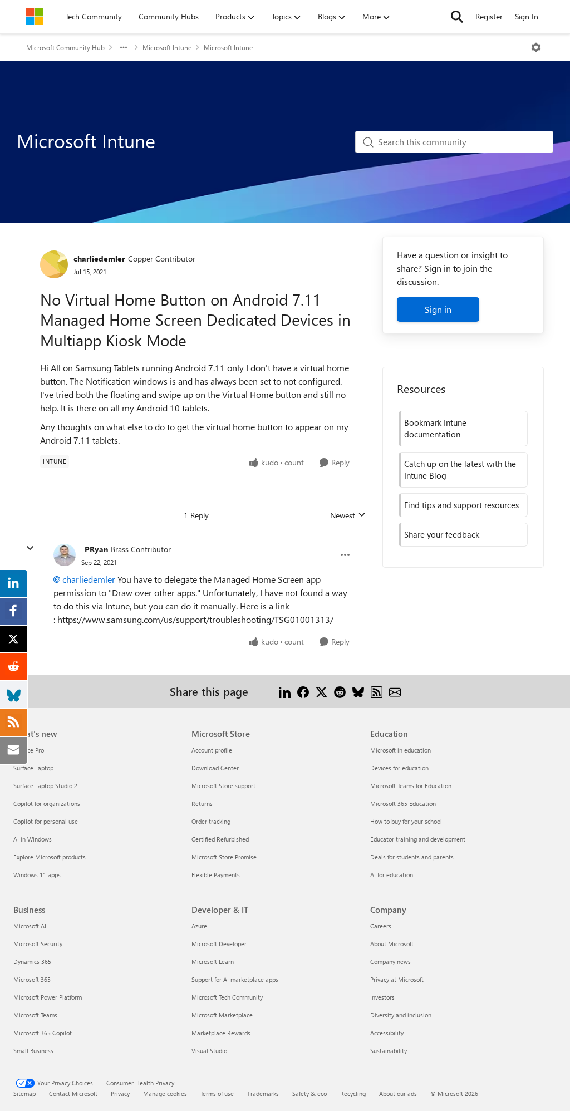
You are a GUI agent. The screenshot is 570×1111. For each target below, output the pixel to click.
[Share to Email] (395, 691)
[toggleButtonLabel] (536, 47)
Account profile (211, 750)
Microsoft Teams (35, 1015)
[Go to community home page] (34, 16)
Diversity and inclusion (400, 1015)
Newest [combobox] (348, 515)
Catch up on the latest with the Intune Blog (460, 469)
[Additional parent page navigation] (123, 47)
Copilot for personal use (45, 821)
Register (489, 16)
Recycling (353, 1093)
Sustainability (388, 1050)
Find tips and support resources (461, 504)
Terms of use (217, 1093)
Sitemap (24, 1093)
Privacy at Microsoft (397, 979)
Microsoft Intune (166, 47)
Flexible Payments (215, 875)
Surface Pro (28, 750)
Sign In (526, 16)
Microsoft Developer (219, 944)
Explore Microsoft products (49, 857)
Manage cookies (165, 1093)
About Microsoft (392, 944)
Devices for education (399, 768)
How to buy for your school (406, 821)
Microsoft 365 (32, 979)
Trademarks (263, 1093)
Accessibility (387, 1033)
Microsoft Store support (223, 785)
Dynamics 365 (32, 961)
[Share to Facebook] (303, 691)
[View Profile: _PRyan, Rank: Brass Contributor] (64, 555)
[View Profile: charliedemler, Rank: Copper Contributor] (54, 264)
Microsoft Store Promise (224, 857)
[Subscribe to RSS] (376, 691)
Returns (202, 803)
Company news (390, 961)
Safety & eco (309, 1093)
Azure (199, 926)
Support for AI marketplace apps (234, 979)
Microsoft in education (400, 750)
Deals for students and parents (412, 857)
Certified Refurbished (220, 839)
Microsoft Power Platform (47, 997)
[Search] (457, 16)
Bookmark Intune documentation (435, 428)
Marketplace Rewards (220, 1033)
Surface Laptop (33, 768)
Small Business (33, 1050)
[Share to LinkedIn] (285, 691)
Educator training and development (417, 839)
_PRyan (94, 549)
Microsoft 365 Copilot (42, 1033)
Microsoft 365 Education (403, 803)
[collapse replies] (30, 548)
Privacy (120, 1093)
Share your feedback (441, 534)
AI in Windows (32, 839)
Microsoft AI (29, 926)
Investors (382, 997)
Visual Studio (209, 1050)
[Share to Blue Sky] (358, 691)
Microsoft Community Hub (65, 47)
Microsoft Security (37, 944)
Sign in (438, 309)
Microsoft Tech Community (227, 997)
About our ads (398, 1093)
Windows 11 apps (37, 875)
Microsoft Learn (212, 961)
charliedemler (99, 258)
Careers (380, 926)
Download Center (215, 768)
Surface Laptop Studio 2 (45, 785)
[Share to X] (321, 691)
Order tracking (210, 821)
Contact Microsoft (73, 1093)
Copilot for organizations (46, 803)
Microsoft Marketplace (222, 1015)
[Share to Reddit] (340, 691)
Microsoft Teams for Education (410, 785)
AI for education (391, 875)
